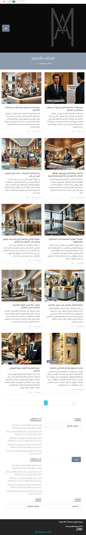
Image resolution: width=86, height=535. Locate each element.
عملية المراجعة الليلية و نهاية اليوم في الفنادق (24, 369)
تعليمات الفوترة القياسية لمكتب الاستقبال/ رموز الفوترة (65, 240)
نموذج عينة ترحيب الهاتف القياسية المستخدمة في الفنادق (26, 306)
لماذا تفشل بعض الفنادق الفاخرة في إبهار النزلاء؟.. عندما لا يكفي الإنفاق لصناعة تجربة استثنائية (24, 446)
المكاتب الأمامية (59, 101)
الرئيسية (40, 63)
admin (73, 131)
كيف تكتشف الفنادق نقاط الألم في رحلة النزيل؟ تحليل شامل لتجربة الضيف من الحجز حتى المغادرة (24, 439)
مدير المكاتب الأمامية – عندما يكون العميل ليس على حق (22, 174)
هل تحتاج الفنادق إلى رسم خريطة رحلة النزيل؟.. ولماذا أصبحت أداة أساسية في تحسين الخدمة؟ (23, 433)
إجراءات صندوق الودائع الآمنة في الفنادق (66, 368)
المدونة (50, 101)
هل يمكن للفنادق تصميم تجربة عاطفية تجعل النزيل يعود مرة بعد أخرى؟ (23, 452)
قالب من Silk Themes (43, 532)
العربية (10, 1)
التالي (73, 403)
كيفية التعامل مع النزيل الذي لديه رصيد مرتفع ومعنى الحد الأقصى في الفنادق (21, 240)
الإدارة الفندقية (52, 167)
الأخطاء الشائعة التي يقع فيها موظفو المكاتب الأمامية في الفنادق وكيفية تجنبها (65, 174)
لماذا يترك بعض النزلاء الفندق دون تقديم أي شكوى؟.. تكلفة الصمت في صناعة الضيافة (26, 426)
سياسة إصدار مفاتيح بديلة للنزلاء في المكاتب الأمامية (22, 108)
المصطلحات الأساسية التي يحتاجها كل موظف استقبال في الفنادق (64, 108)
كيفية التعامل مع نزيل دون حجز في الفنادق (65, 305)
